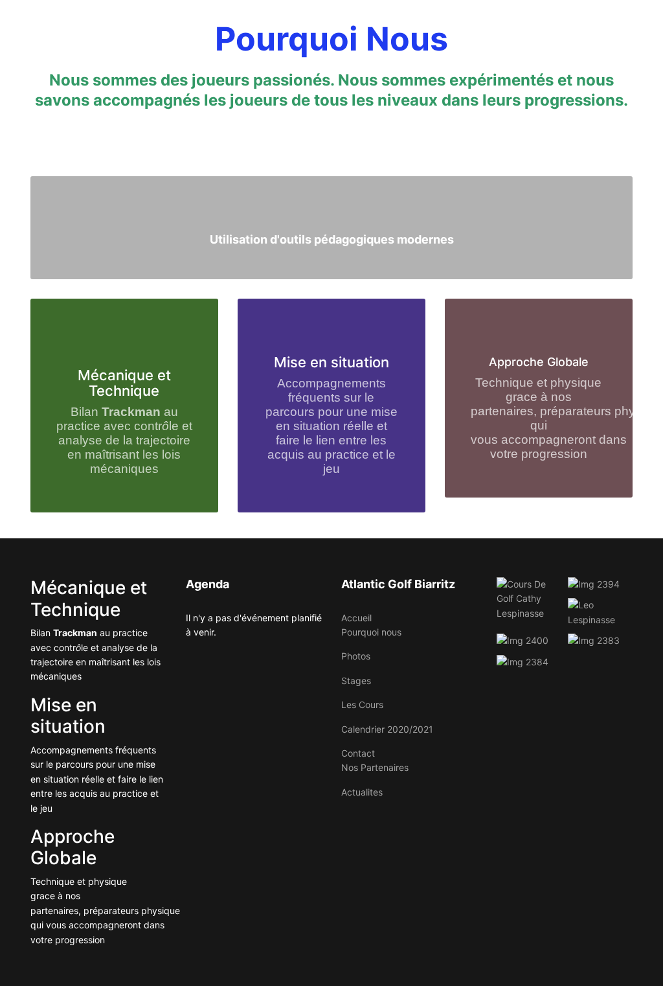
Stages (356, 680)
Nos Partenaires (375, 767)
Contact (358, 753)
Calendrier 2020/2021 (387, 729)
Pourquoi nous (371, 631)
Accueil (356, 617)
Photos (355, 655)
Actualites (362, 791)
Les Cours (362, 704)
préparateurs (577, 411)
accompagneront (548, 439)
